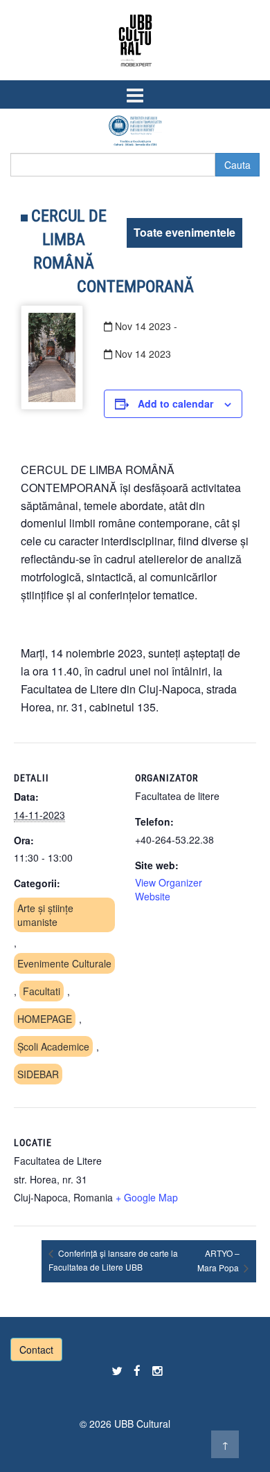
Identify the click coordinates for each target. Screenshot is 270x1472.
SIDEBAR (38, 1074)
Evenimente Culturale (64, 963)
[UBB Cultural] (135, 40)
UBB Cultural (142, 1423)
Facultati (41, 991)
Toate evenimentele (184, 232)
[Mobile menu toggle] (135, 94)
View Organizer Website (168, 889)
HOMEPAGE (44, 1019)
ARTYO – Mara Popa (219, 1260)
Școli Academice (53, 1046)
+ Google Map (147, 1197)
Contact (36, 1349)
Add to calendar (175, 403)
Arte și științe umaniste (45, 915)
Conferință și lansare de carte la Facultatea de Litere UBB (113, 1260)
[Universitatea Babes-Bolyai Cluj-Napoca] (135, 130)
